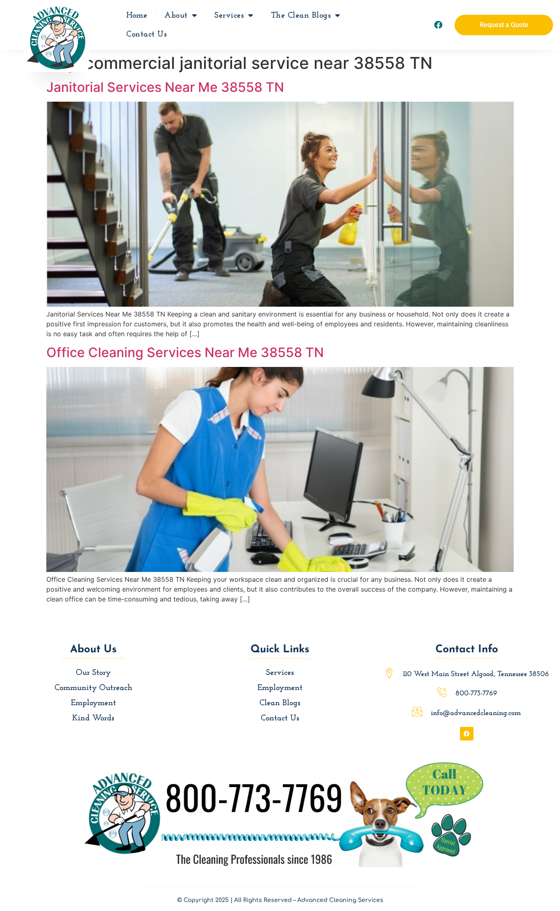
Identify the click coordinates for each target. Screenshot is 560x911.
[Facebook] (438, 25)
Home (136, 15)
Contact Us (146, 34)
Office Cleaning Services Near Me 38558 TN (185, 352)
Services (229, 15)
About (176, 15)
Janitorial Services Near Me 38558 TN (165, 87)
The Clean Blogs (301, 15)
